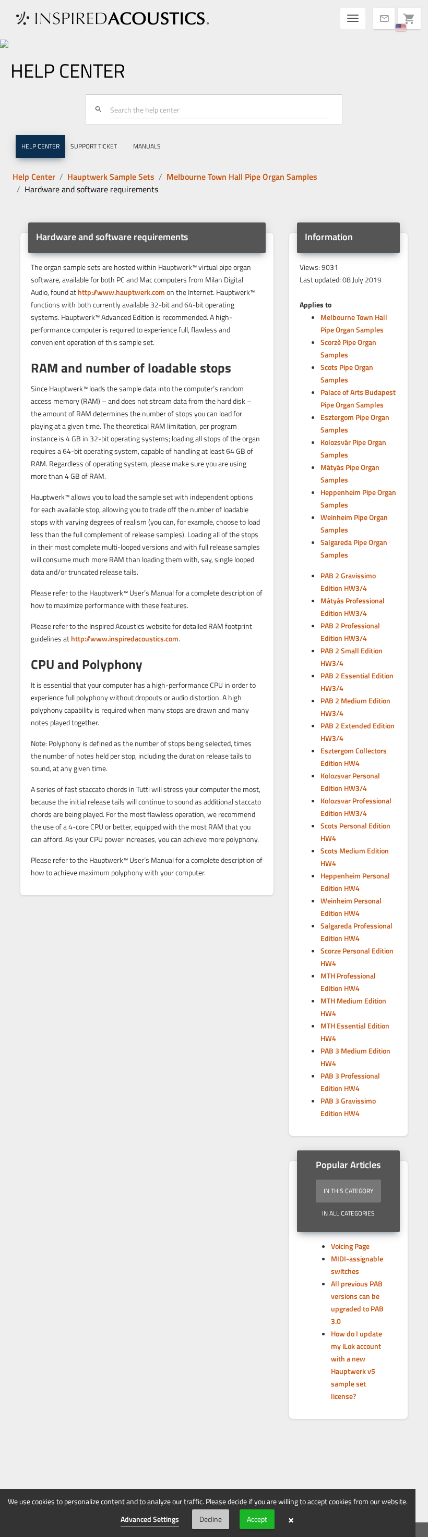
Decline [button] (210, 1519)
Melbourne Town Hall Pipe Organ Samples (242, 176)
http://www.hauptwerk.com (121, 292)
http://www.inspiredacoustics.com (125, 638)
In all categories (348, 1213)
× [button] (291, 1519)
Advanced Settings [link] (150, 1519)
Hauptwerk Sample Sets (110, 176)
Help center (40, 146)
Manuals (147, 146)
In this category (348, 1191)
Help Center (34, 176)
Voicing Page (350, 1246)
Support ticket (93, 146)
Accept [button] (257, 1519)
